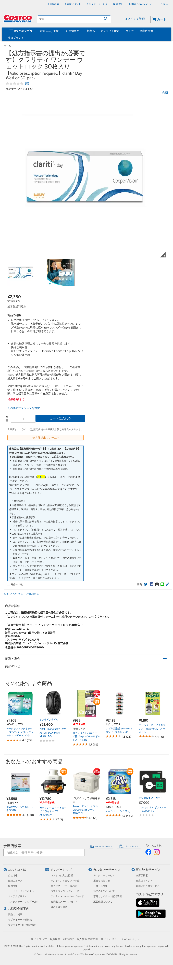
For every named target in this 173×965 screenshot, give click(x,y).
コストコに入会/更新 (62, 875)
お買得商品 (72, 31)
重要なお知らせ (101, 880)
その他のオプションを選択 (23, 408)
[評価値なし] (15, 83)
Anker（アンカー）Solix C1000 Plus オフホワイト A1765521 (86, 810)
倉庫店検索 (12, 846)
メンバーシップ (61, 870)
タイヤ (130, 31)
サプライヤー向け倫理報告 (22, 924)
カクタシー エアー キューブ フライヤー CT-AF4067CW (53, 811)
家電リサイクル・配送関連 (107, 896)
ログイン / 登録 (134, 19)
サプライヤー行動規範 (20, 919)
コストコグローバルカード (65, 891)
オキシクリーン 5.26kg (118, 811)
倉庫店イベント (144, 880)
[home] (18, 18)
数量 (7, 418)
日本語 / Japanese (139, 4)
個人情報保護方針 (87, 939)
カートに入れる (60, 418)
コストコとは (17, 870)
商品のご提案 (15, 914)
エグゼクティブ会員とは (64, 885)
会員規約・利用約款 (62, 939)
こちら (41, 476)
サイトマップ (39, 939)
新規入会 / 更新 (49, 31)
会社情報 (13, 875)
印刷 (165, 92)
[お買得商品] (80, 31)
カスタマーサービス (106, 870)
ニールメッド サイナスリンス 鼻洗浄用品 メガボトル (152, 729)
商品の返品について (104, 891)
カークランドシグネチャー (22, 891)
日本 (162, 4)
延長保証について (102, 901)
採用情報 (13, 885)
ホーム (7, 45)
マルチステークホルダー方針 (23, 901)
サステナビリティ (17, 896)
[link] (146, 584)
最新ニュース (15, 880)
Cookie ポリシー (132, 939)
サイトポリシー (110, 939)
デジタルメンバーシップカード (67, 896)
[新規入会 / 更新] (59, 31)
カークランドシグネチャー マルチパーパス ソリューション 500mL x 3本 (19, 732)
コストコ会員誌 (59, 906)
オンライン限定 (110, 31)
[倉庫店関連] (153, 31)
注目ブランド (16, 37)
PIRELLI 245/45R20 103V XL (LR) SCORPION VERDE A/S (53, 733)
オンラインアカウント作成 (65, 880)
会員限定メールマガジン (64, 901)
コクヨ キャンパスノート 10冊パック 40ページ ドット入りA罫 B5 (86, 736)
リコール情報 (100, 885)
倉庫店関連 (146, 31)
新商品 (91, 31)
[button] (107, 19)
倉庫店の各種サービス (148, 885)
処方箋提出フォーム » (45, 437)
